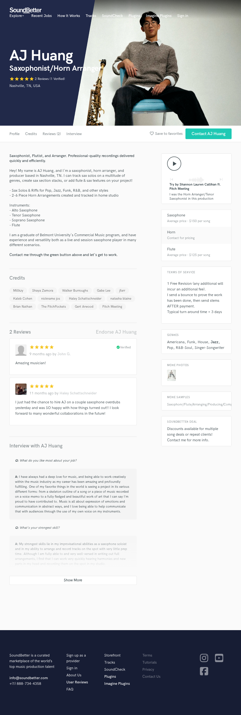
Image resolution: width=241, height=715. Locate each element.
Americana (176, 342)
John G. (64, 354)
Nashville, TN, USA (24, 86)
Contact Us (151, 676)
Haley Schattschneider (85, 299)
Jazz (214, 342)
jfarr (122, 291)
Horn (171, 232)
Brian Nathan (22, 307)
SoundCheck (112, 16)
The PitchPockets (53, 307)
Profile (14, 134)
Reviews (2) (52, 134)
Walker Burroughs (75, 291)
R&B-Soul (184, 348)
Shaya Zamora (42, 291)
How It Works (68, 16)
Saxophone (176, 215)
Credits (31, 134)
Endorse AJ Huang (116, 332)
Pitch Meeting (112, 307)
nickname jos (50, 299)
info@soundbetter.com (28, 678)
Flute (171, 249)
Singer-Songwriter (209, 348)
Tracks (91, 16)
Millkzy (18, 291)
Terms (147, 655)
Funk (191, 342)
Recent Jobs (41, 16)
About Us (73, 675)
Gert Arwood (84, 307)
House (203, 342)
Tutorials (149, 662)
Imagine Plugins (159, 16)
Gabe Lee (103, 291)
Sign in (182, 16)
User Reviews (77, 682)
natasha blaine (120, 299)
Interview (74, 134)
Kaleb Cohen (22, 299)
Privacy (148, 669)
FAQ (69, 689)
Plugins (134, 16)
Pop (170, 348)
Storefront (112, 655)
